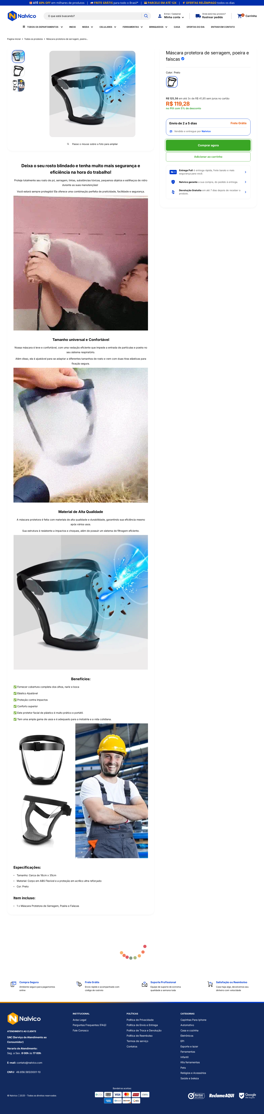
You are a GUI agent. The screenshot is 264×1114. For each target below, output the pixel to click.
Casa (177, 27)
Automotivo (187, 1025)
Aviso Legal (79, 1019)
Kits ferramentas (190, 1062)
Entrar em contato (223, 27)
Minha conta (172, 17)
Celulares (105, 27)
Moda (85, 27)
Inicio (72, 27)
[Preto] (172, 82)
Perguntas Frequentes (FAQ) (89, 1025)
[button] (208, 172)
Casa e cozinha (189, 1030)
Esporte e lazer (189, 1046)
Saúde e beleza (189, 1078)
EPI (182, 1041)
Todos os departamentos (43, 27)
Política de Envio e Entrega (142, 1025)
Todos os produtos (33, 39)
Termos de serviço (137, 1041)
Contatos (132, 1046)
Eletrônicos (186, 1035)
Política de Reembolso (139, 1035)
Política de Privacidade (140, 1019)
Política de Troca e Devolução (144, 1030)
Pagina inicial (14, 39)
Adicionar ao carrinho (208, 156)
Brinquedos (156, 27)
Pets (183, 1067)
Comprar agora (208, 145)
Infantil (184, 1057)
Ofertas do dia (196, 27)
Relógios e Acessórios (193, 1072)
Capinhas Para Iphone (193, 1019)
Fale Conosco (81, 1030)
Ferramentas (131, 27)
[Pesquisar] (146, 16)
